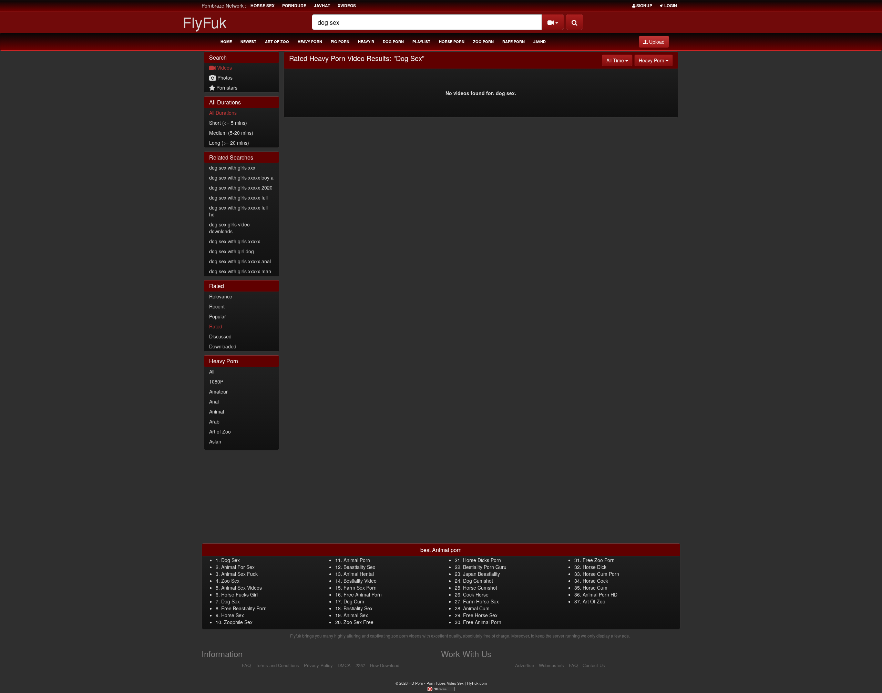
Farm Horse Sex (481, 601)
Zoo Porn (483, 41)
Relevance (220, 296)
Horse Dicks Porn (482, 560)
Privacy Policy (318, 665)
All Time (619, 60)
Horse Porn (451, 41)
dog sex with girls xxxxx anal (240, 261)
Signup (643, 5)
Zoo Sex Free (358, 622)
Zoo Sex (230, 580)
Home (226, 41)
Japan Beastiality (481, 573)
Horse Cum (595, 587)
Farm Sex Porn (360, 587)
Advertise (524, 665)
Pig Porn (340, 41)
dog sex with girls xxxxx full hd (238, 211)
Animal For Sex (238, 566)
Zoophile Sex (238, 622)
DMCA (344, 665)
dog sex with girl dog (231, 251)
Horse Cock (595, 580)
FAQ (246, 665)
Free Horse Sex (480, 615)
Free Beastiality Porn (244, 608)
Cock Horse (476, 594)
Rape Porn (513, 41)
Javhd (539, 41)
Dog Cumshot (478, 580)
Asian (215, 441)
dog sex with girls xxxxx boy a (241, 177)
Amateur (218, 391)
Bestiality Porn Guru (484, 566)
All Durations (223, 112)
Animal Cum (476, 608)
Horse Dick (594, 566)
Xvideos (347, 5)
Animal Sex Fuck (239, 573)
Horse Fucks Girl (239, 594)
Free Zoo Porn (599, 560)
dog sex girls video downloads (229, 228)
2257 (360, 665)
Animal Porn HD (600, 594)
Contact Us (594, 665)
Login (670, 5)
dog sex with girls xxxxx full (238, 197)
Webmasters (551, 665)
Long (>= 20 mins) (229, 142)
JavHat (322, 5)
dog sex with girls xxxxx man (240, 271)
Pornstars (226, 87)
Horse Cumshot (480, 587)
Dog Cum (353, 601)
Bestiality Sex (357, 608)
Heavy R (366, 41)
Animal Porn (356, 560)
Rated (215, 326)
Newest (248, 41)
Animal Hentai (358, 573)
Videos (224, 67)
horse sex (262, 5)
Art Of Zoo (594, 601)
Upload (656, 41)
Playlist (421, 41)
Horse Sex (232, 615)
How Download (384, 665)
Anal (214, 401)
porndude (294, 5)
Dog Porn (393, 41)
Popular (217, 316)
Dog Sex (230, 560)
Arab (214, 421)
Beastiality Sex (359, 566)
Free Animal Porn (362, 594)
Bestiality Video (360, 580)
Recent (217, 306)
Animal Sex (355, 615)
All (211, 371)
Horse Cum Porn (601, 573)
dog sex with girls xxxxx (234, 241)
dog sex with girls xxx (232, 167)
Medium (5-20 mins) (231, 132)
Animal (216, 411)
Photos (224, 77)
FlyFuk (205, 21)
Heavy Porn (310, 41)
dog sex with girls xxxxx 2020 (241, 187)
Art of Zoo (277, 41)
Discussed (220, 336)
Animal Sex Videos (241, 587)
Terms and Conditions (277, 665)
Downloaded (222, 346)
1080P (216, 381)
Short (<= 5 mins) (228, 122)
